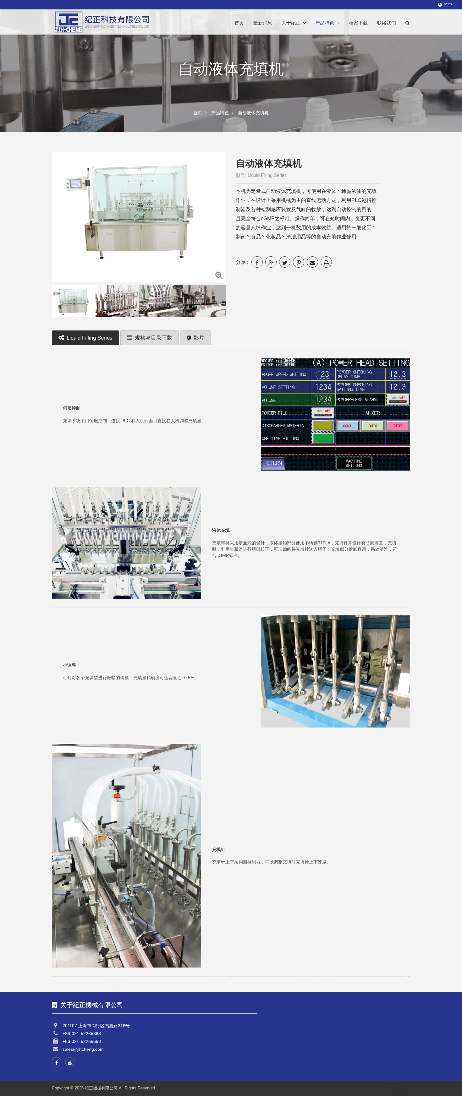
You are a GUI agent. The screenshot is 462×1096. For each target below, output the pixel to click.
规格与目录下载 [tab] (153, 338)
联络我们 (386, 22)
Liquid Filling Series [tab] (90, 338)
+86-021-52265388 (82, 1033)
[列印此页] (326, 262)
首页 (239, 22)
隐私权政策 (400, 1088)
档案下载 (358, 22)
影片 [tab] (199, 338)
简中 (447, 4)
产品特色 (324, 22)
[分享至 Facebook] (257, 262)
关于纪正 (291, 22)
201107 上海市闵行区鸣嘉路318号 (96, 1025)
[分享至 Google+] (271, 262)
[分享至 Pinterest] (298, 262)
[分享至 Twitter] (284, 262)
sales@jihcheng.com (83, 1049)
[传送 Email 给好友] (312, 262)
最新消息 (262, 22)
